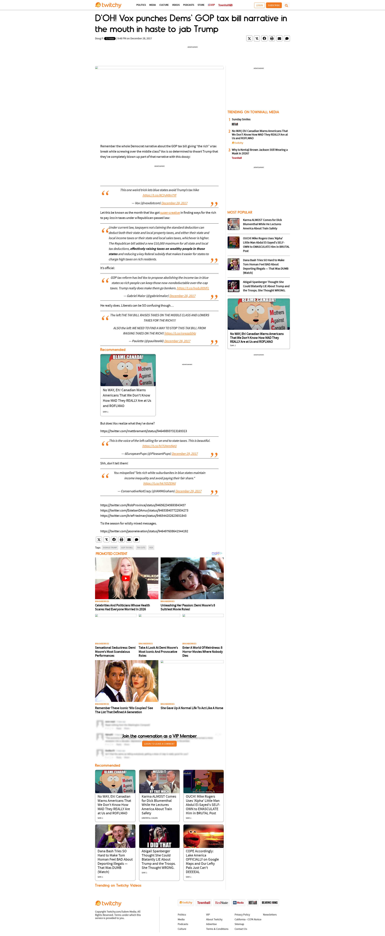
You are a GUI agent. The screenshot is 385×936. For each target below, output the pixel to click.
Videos (176, 5)
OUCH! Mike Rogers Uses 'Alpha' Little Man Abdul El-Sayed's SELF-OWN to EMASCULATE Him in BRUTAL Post (203, 805)
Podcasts (188, 5)
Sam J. (106, 412)
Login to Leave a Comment (159, 743)
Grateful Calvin (150, 818)
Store (201, 5)
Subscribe (274, 5)
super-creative (170, 213)
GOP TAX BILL (127, 547)
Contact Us (241, 929)
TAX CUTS (141, 547)
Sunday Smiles (241, 119)
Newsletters (270, 914)
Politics (141, 5)
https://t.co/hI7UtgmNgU (159, 446)
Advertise (211, 924)
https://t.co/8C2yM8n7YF (159, 195)
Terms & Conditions (217, 929)
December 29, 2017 (185, 454)
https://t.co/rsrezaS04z (180, 333)
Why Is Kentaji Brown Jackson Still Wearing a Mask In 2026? (260, 151)
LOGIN (259, 5)
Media (152, 5)
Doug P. (99, 38)
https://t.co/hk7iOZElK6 (159, 483)
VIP (208, 914)
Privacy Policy (242, 914)
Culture (164, 5)
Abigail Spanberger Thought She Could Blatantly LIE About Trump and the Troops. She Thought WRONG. (159, 860)
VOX (151, 547)
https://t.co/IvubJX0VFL (193, 288)
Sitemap (239, 924)
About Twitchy (214, 919)
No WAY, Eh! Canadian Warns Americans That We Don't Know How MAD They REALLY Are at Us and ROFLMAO (114, 805)
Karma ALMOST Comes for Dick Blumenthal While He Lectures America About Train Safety (159, 805)
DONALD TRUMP (110, 547)
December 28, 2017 (174, 203)
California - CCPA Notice (248, 919)
